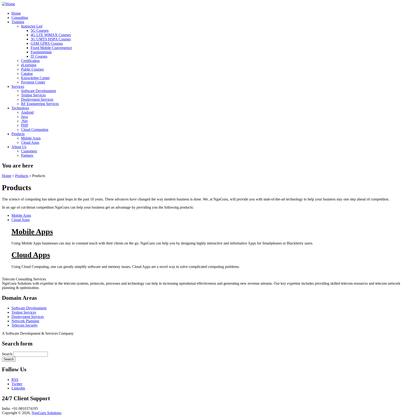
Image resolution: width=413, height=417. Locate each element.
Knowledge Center (35, 78)
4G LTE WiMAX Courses (51, 35)
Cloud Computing (34, 130)
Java (24, 117)
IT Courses (39, 56)
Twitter (16, 384)
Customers (29, 151)
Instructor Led (31, 26)
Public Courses (32, 69)
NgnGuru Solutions (46, 413)
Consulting (19, 18)
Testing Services (33, 95)
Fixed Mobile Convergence (51, 48)
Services (17, 86)
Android (27, 112)
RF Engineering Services (40, 104)
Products (18, 134)
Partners (27, 155)
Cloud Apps (30, 142)
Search (7, 354)
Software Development (38, 91)
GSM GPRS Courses (47, 43)
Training (17, 22)
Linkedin (18, 388)
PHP (24, 125)
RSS (14, 380)
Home (16, 13)
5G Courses (40, 30)
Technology (20, 108)
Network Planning (25, 321)
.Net (24, 121)
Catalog (27, 74)
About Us (18, 147)
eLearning (28, 65)
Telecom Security (24, 325)
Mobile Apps (31, 138)
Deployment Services (37, 99)
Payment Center (33, 82)
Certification (30, 61)
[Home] (8, 4)
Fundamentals (41, 52)
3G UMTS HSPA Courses (51, 39)
